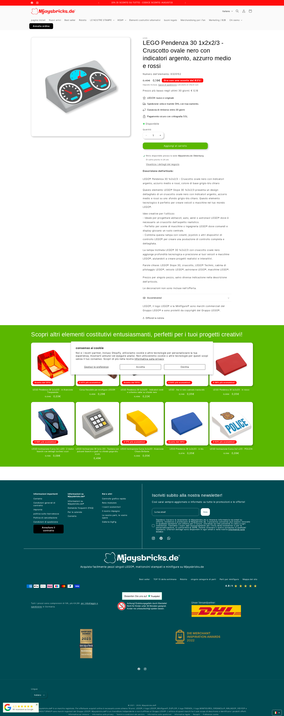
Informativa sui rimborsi (78, 714)
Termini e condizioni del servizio (130, 714)
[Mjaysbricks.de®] (7, 711)
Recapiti (196, 714)
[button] (102, 20)
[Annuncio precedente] (98, 3)
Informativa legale (182, 714)
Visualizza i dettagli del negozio (162, 164)
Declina (185, 366)
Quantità (147, 129)
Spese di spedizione (167, 85)
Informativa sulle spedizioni (159, 714)
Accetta (140, 366)
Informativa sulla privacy (149, 359)
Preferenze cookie (210, 714)
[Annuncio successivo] (185, 3)
